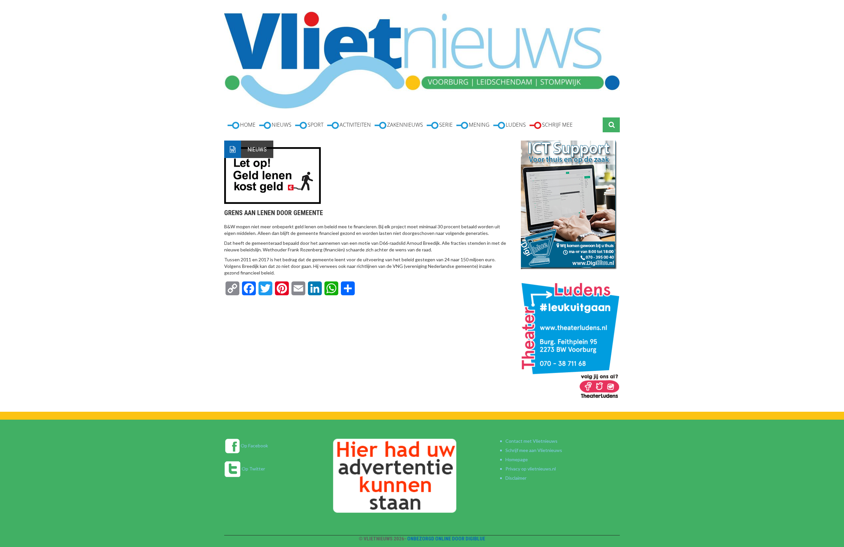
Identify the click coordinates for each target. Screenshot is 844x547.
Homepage (516, 459)
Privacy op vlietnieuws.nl (530, 468)
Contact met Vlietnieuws (531, 441)
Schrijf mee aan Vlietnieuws (533, 450)
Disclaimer (516, 478)
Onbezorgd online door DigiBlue (446, 539)
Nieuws (257, 149)
